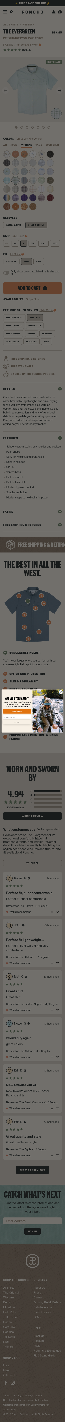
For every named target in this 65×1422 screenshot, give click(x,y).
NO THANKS (17, 722)
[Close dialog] (61, 692)
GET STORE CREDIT (17, 711)
